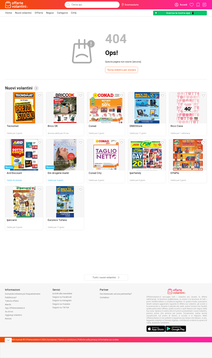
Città (73, 12)
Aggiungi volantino (13, 315)
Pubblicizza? (11, 297)
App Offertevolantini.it (15, 308)
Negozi (50, 12)
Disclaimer (51, 339)
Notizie (8, 318)
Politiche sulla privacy (87, 339)
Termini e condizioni (67, 339)
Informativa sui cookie (108, 339)
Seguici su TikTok (60, 307)
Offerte (39, 12)
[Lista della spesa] (204, 4)
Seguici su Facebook (62, 297)
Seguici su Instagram (62, 300)
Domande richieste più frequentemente (22, 294)
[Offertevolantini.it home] (16, 5)
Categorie (62, 12)
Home (8, 12)
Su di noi (9, 311)
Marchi (8, 304)
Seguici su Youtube (61, 304)
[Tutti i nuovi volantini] (36, 88)
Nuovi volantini (23, 12)
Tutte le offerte (12, 301)
